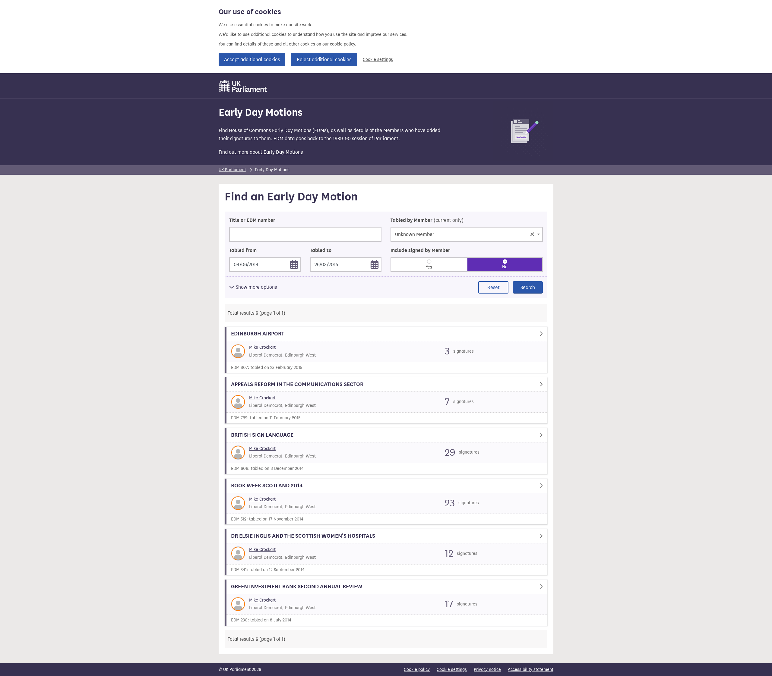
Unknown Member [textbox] (465, 234)
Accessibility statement (530, 669)
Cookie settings (378, 59)
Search (527, 287)
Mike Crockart (262, 347)
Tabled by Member (427, 220)
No (505, 266)
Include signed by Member (420, 250)
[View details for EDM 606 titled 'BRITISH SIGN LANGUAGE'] (386, 451)
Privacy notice (487, 669)
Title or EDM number (252, 220)
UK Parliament (232, 169)
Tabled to (320, 250)
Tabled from (243, 250)
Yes (429, 267)
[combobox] (467, 234)
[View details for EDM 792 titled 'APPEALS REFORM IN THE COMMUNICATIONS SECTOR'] (386, 400)
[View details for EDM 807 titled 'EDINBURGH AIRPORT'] (386, 350)
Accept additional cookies (252, 59)
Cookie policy (417, 669)
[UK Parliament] (243, 86)
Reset (493, 287)
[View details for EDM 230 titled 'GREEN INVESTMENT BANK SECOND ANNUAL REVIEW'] (386, 603)
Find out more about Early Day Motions (261, 152)
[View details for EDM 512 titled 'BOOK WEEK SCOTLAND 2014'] (386, 502)
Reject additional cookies (324, 59)
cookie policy (342, 44)
